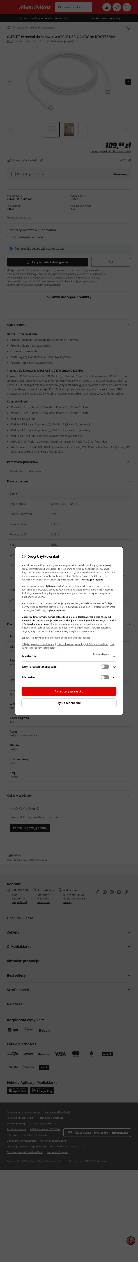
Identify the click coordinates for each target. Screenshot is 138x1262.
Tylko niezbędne (69, 703)
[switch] (105, 667)
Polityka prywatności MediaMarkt (38, 644)
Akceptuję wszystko (69, 691)
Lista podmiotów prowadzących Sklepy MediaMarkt (82, 644)
